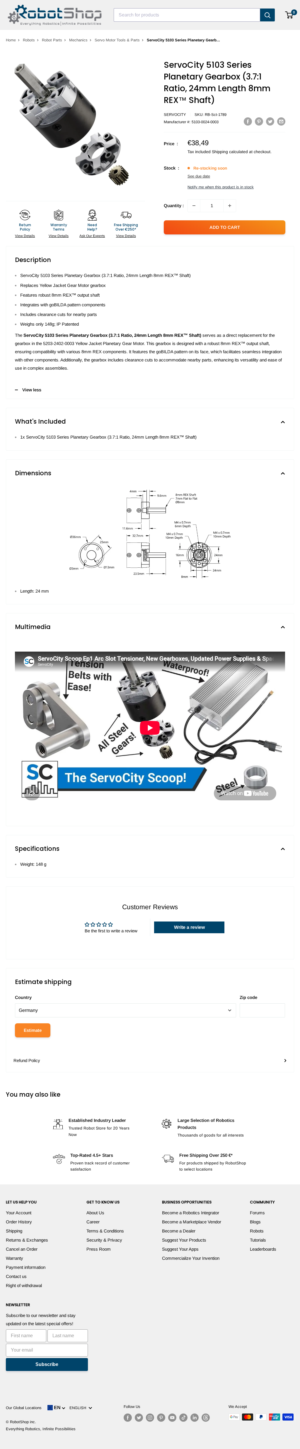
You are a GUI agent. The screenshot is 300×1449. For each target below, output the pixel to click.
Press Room (98, 1249)
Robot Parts (52, 40)
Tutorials (258, 1239)
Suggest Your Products (184, 1239)
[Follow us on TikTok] (183, 1418)
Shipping (14, 1230)
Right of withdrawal (24, 1285)
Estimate (33, 1030)
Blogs (255, 1221)
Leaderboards (263, 1249)
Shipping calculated (230, 151)
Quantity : (174, 205)
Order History (19, 1221)
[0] (289, 14)
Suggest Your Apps (180, 1249)
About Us (95, 1212)
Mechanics (78, 40)
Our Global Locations (24, 1408)
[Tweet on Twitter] (270, 121)
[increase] (230, 205)
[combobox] (187, 15)
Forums (257, 1212)
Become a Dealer (178, 1230)
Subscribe (46, 1364)
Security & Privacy (104, 1239)
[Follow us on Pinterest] (161, 1418)
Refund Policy (26, 1060)
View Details (25, 236)
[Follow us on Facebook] (128, 1418)
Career (93, 1221)
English (78, 1408)
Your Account (18, 1212)
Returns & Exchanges (27, 1239)
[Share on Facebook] (248, 121)
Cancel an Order (22, 1249)
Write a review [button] (189, 927)
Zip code (248, 997)
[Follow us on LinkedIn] (194, 1418)
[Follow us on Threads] (206, 1418)
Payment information (25, 1267)
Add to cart (224, 227)
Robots (29, 40)
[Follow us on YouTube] (172, 1418)
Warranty (14, 1258)
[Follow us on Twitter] (139, 1418)
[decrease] (194, 205)
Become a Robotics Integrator (190, 1212)
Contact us (16, 1276)
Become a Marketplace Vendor (191, 1221)
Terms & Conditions (105, 1230)
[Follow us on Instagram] (150, 1418)
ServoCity (175, 114)
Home (11, 40)
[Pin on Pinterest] (259, 121)
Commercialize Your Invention (190, 1258)
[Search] (267, 15)
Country (23, 997)
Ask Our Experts (92, 236)
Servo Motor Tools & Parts (117, 40)
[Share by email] (281, 121)
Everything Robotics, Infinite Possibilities (41, 1429)
